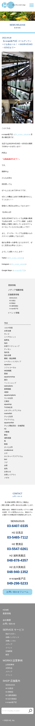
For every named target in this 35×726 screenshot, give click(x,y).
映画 (6, 444)
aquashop (8, 404)
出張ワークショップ (11, 346)
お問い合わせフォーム (17, 592)
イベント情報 (13, 313)
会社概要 (7, 620)
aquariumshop (9, 377)
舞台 (6, 435)
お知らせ (7, 472)
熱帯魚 (6, 340)
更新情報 (12, 285)
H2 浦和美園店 (13, 306)
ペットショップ (10, 383)
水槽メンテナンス (12, 637)
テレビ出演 (8, 416)
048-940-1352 (17, 572)
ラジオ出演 (8, 398)
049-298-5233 (17, 583)
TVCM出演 (8, 407)
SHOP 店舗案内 (11, 680)
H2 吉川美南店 (11, 699)
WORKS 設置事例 (13, 660)
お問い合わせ (9, 623)
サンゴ (6, 334)
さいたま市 (8, 447)
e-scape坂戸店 (19, 270)
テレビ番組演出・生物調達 (14, 426)
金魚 (6, 468)
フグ (6, 462)
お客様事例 (10, 665)
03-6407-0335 (17, 526)
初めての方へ (11, 634)
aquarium (7, 364)
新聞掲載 (7, 389)
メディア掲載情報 (15, 290)
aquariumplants (10, 395)
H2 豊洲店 (12, 303)
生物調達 (9, 651)
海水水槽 (7, 355)
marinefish (8, 413)
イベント (9, 648)
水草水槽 (7, 331)
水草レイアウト (10, 475)
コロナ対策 (8, 328)
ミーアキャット (10, 337)
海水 (6, 343)
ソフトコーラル (10, 367)
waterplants (8, 386)
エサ (6, 453)
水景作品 (9, 668)
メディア (9, 644)
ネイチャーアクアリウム (13, 456)
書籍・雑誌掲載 (10, 358)
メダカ (6, 478)
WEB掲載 (7, 371)
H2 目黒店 (12, 300)
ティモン (7, 349)
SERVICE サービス (13, 629)
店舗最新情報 (13, 294)
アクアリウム (9, 420)
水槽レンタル (11, 641)
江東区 (6, 401)
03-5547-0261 (17, 549)
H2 (5, 429)
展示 (6, 380)
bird (5, 459)
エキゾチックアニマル (12, 410)
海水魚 (6, 352)
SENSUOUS (13, 298)
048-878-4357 (17, 560)
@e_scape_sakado (22, 134)
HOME (6, 610)
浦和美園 (7, 438)
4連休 (6, 392)
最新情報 (7, 613)
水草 (6, 465)
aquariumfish (9, 423)
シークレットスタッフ (12, 361)
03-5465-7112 (17, 537)
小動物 (6, 432)
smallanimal (8, 450)
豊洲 (6, 374)
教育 (7, 655)
